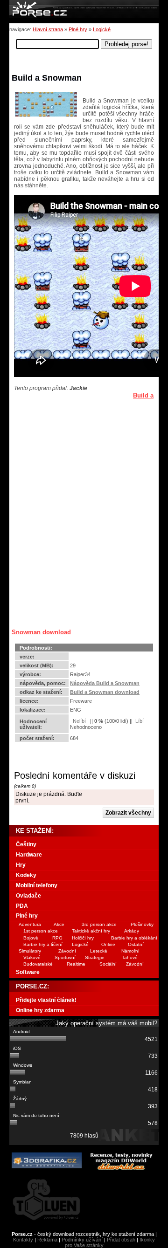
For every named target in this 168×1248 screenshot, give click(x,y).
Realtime (76, 964)
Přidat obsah (121, 1239)
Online (108, 944)
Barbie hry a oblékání (134, 937)
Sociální (108, 964)
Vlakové (32, 957)
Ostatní (136, 944)
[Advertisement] (70, 449)
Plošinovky (142, 924)
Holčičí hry (83, 937)
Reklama (47, 1239)
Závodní (67, 950)
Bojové (30, 937)
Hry (21, 865)
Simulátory (30, 950)
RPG (57, 937)
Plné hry (78, 29)
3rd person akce (99, 924)
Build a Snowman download (105, 692)
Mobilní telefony (36, 885)
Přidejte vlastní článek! (46, 1000)
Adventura (30, 924)
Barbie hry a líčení (43, 944)
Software (28, 972)
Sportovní (65, 957)
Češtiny (26, 844)
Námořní (130, 950)
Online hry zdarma (40, 1010)
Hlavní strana (48, 29)
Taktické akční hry (91, 930)
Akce (59, 924)
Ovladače (28, 895)
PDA (22, 906)
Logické (102, 29)
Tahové (130, 957)
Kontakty (23, 1239)
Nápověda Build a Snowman (105, 683)
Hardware (29, 854)
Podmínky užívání (82, 1239)
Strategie (95, 957)
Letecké (98, 950)
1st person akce (40, 930)
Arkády (131, 930)
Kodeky (26, 875)
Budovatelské (38, 964)
